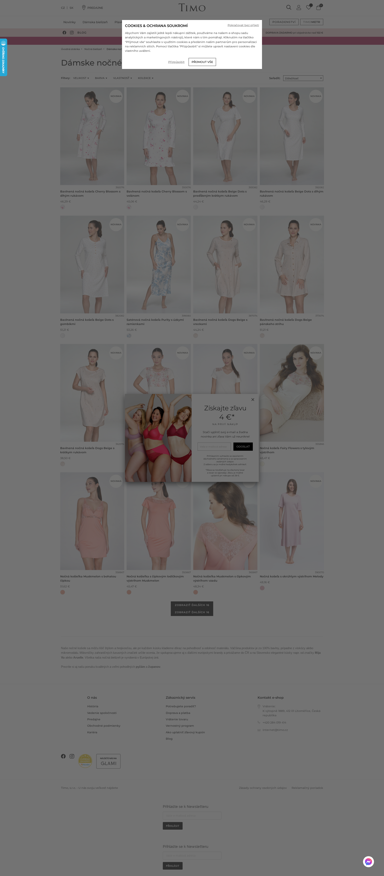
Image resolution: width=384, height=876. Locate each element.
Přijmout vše (202, 62)
